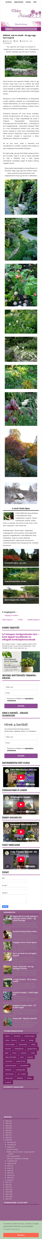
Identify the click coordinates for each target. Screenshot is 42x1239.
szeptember (11, 1161)
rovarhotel (8, 1061)
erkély (33, 1044)
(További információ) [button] (12, 1229)
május (9, 1170)
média (33, 1053)
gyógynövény (32, 1049)
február (9, 1177)
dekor (23, 1040)
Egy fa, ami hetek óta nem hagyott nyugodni (25, 954)
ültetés (29, 1078)
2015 (7, 1187)
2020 (7, 1135)
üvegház (8, 1082)
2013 (7, 1192)
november (10, 1144)
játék (6, 1053)
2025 (7, 1123)
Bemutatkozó (18, 2)
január (9, 1180)
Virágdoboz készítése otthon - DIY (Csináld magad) (24, 1006)
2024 (7, 1126)
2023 (7, 1128)
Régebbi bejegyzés (34, 619)
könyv (14, 1053)
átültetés (20, 1078)
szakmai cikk (20, 1061)
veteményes (9, 1074)
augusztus (10, 1163)
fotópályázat (19, 1049)
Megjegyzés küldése (11, 615)
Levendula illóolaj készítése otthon (25, 931)
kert (31, 41)
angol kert (25, 41)
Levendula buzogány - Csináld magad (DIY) (25, 993)
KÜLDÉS (21, 706)
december (10, 1142)
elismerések (23, 1044)
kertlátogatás (7, 43)
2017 (7, 1182)
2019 (7, 1137)
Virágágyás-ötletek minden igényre (25, 942)
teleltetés (8, 1070)
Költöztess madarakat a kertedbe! (18, 1158)
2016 (7, 1185)
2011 (7, 1196)
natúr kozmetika (10, 1057)
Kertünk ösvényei (12, 1149)
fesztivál (8, 1049)
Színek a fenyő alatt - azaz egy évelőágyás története (23, 967)
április (9, 1173)
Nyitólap (9, 2)
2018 (7, 1140)
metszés (24, 1053)
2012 (7, 1194)
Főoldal (20, 619)
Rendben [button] (21, 1235)
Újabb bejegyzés (7, 619)
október (9, 1147)
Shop (35, 2)
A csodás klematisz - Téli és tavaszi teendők (25, 980)
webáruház (9, 1078)
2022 (7, 1130)
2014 (7, 1189)
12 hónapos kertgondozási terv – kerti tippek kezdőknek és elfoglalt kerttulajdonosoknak (20, 637)
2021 (7, 1133)
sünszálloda (24, 1065)
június (9, 1168)
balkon (7, 1036)
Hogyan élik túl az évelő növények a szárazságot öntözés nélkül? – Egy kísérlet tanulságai (25, 918)
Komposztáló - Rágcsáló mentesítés (25, 1018)
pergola (30, 1057)
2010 (7, 1199)
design (31, 1040)
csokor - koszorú (11, 1040)
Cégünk (28, 2)
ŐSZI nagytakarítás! (13, 1156)
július (9, 1166)
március (10, 1175)
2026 (7, 1121)
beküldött (17, 1036)
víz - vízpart (22, 1074)
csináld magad (29, 1036)
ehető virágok (10, 1044)
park (22, 1057)
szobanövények (10, 1065)
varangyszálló (20, 1070)
